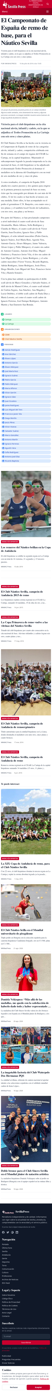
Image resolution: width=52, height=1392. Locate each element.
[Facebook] (3, 1232)
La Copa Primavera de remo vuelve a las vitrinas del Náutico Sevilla (24, 624)
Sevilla (4, 1251)
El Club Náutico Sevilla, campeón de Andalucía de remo (22, 759)
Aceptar (38, 1387)
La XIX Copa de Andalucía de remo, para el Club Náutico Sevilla (25, 865)
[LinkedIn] (17, 1232)
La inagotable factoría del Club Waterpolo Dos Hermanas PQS (25, 1074)
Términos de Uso (9, 1309)
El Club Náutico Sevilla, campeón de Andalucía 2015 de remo (22, 593)
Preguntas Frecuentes (11, 1359)
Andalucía (6, 1255)
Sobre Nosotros (8, 1295)
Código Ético (7, 1298)
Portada (5, 1244)
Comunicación (8, 1269)
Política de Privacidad (11, 1302)
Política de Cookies (10, 1305)
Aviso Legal (6, 1312)
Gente (4, 1258)
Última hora (7, 1248)
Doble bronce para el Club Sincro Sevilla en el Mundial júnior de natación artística (25, 1172)
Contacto (5, 1316)
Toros (4, 1265)
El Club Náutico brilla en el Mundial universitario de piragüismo (22, 931)
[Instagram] (12, 1232)
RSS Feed (6, 1283)
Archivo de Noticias (10, 1279)
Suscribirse (26, 1342)
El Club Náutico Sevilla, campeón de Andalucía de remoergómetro (22, 725)
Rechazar (14, 1387)
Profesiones (7, 1276)
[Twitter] (8, 1232)
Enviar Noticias (8, 1363)
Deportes (6, 1262)
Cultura (5, 1272)
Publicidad (6, 1356)
